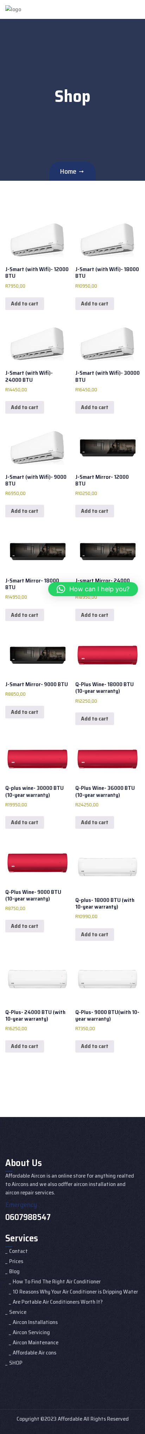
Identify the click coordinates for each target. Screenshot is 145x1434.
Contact (18, 1251)
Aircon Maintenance (35, 1342)
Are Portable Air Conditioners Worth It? (58, 1301)
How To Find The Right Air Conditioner (57, 1281)
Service (17, 1312)
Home (68, 171)
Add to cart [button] (24, 303)
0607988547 (28, 1217)
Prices (16, 1261)
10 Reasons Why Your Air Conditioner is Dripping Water (75, 1291)
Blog (14, 1271)
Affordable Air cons (34, 1352)
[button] (93, 589)
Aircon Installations (35, 1322)
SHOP (16, 1362)
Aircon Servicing (31, 1332)
